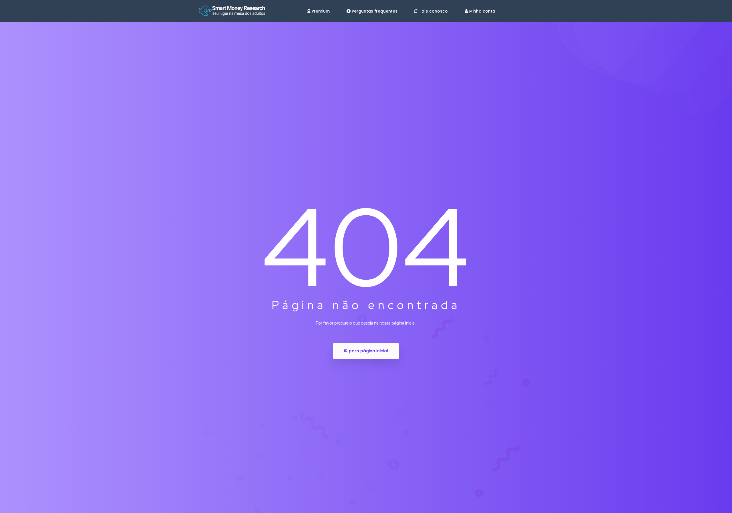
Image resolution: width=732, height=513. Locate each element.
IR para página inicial (366, 351)
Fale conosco (433, 11)
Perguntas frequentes (375, 11)
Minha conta (482, 11)
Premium (321, 11)
